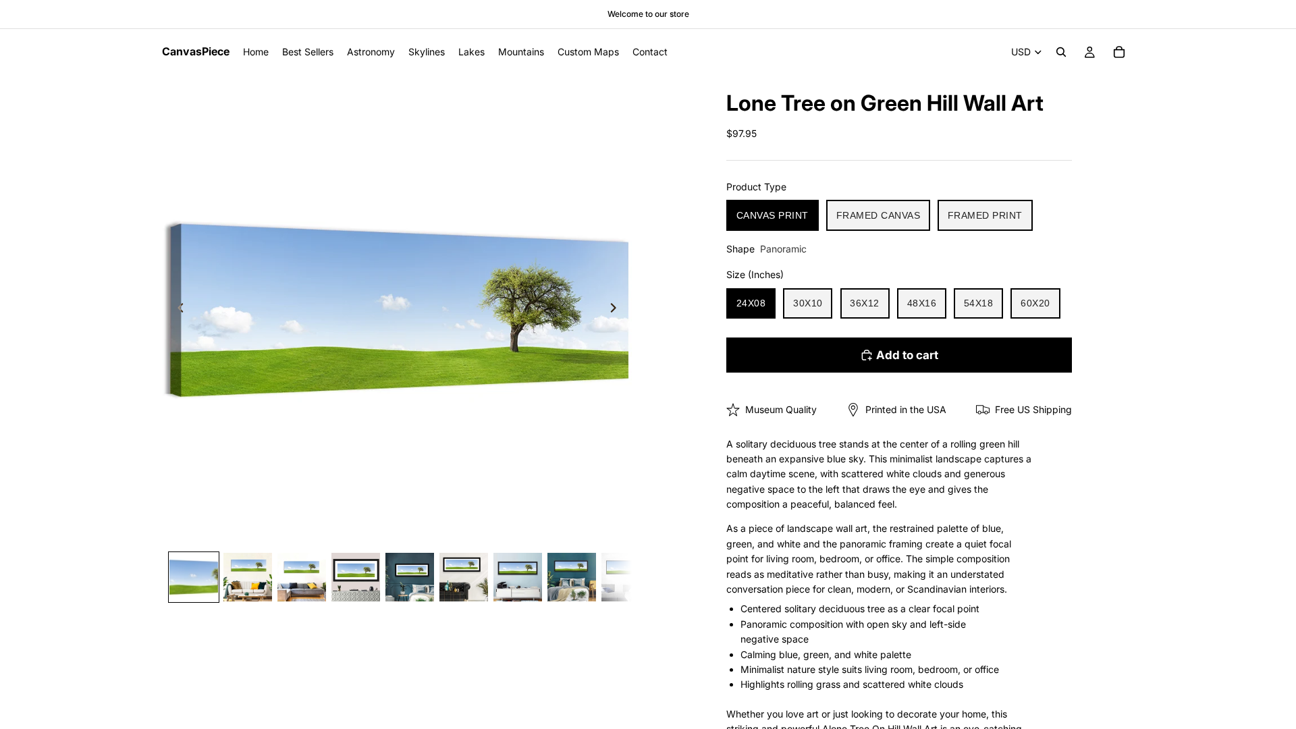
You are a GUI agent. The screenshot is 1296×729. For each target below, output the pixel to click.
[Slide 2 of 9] (247, 577)
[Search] (1061, 52)
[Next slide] (617, 310)
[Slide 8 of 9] (571, 577)
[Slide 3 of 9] (301, 577)
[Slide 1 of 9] (193, 577)
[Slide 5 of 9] (409, 577)
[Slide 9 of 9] (625, 577)
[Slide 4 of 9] (355, 577)
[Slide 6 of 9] (463, 577)
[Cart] (1119, 52)
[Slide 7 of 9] (517, 577)
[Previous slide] (177, 310)
